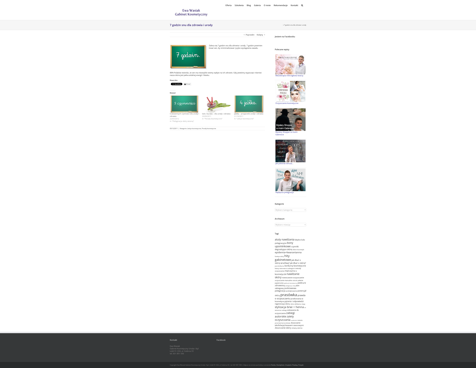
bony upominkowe (284, 244)
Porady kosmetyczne (209, 128)
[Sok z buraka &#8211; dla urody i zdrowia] (217, 104)
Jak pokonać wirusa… (284, 163)
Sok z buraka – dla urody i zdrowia (216, 114)
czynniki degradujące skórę (287, 248)
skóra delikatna (295, 304)
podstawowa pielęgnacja (285, 289)
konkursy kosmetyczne (295, 265)
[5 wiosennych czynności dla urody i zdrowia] (185, 104)
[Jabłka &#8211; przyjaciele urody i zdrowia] (249, 104)
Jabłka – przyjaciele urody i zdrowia (248, 114)
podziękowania (291, 291)
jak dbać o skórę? (298, 263)
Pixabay (295, 365)
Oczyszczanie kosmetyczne (286, 103)
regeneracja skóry (282, 304)
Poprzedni (250, 34)
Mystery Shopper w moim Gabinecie (286, 133)
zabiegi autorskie (285, 314)
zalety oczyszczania (284, 318)
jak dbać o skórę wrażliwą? (288, 261)
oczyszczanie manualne (283, 280)
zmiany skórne (297, 328)
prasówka (288, 294)
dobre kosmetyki (298, 249)
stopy (303, 304)
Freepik (300, 365)
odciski (295, 280)
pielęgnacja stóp (290, 286)
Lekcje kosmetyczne (194, 128)
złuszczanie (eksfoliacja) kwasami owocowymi (289, 324)
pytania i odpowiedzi (294, 301)
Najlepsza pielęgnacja (284, 192)
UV (305, 307)
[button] (302, 5)
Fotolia (273, 365)
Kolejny (260, 34)
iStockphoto (280, 365)
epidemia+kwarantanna (288, 252)
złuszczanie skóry (283, 327)
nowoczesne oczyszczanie (293, 277)
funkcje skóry (279, 256)
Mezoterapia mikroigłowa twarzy (289, 75)
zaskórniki (294, 320)
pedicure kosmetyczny (290, 283)
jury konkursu (279, 266)
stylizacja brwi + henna (289, 307)
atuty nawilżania (284, 239)
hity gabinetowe (283, 258)
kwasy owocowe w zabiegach (285, 268)
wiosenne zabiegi (281, 310)
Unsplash (288, 365)
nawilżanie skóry (287, 275)
